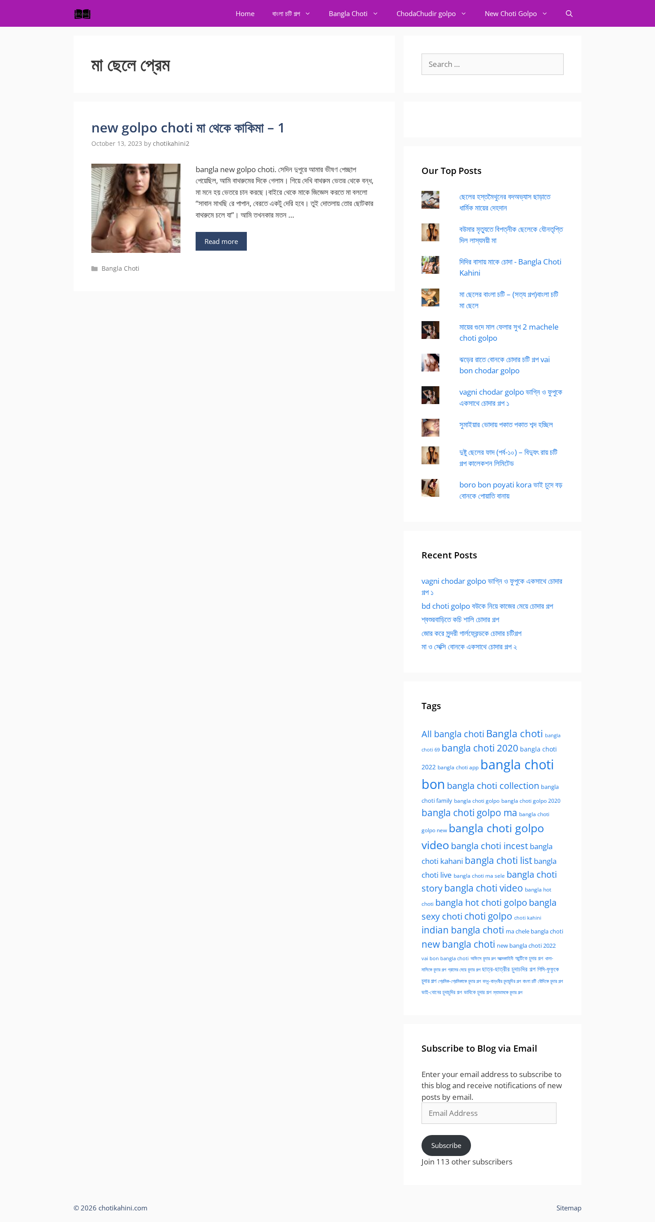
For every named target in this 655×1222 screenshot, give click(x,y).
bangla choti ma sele (479, 875)
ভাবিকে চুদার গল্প (477, 992)
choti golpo (488, 916)
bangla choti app (458, 767)
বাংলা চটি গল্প (286, 13)
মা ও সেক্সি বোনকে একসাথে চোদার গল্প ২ (469, 646)
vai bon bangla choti (445, 958)
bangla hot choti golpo (481, 902)
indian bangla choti (463, 930)
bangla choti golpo (476, 801)
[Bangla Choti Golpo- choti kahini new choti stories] (85, 13)
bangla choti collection (493, 786)
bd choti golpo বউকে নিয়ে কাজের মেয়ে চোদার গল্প (487, 606)
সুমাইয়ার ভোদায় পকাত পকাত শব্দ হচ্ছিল (506, 424)
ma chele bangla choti (534, 931)
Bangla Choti (348, 13)
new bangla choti (458, 943)
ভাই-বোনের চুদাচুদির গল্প (442, 992)
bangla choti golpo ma (469, 812)
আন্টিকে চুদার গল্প (529, 958)
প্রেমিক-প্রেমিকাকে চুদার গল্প (459, 981)
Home (245, 13)
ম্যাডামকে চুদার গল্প (507, 992)
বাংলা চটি (529, 981)
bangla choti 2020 (480, 747)
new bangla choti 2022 (526, 945)
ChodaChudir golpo (426, 13)
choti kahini (527, 917)
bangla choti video (483, 888)
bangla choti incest (489, 846)
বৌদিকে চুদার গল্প (550, 981)
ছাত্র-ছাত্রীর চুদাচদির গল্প (509, 969)
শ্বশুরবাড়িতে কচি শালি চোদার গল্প (460, 619)
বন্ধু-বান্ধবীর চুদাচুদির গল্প (502, 981)
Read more (221, 241)
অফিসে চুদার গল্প (483, 958)
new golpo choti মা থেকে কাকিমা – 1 (188, 127)
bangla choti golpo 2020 (531, 801)
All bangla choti (453, 734)
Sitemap (569, 1207)
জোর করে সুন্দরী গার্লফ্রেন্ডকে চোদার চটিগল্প (471, 633)
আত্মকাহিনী (505, 958)
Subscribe (446, 1145)
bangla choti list (498, 860)
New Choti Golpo (511, 13)
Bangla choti (514, 733)
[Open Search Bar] (569, 13)
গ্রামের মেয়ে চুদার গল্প (464, 969)
